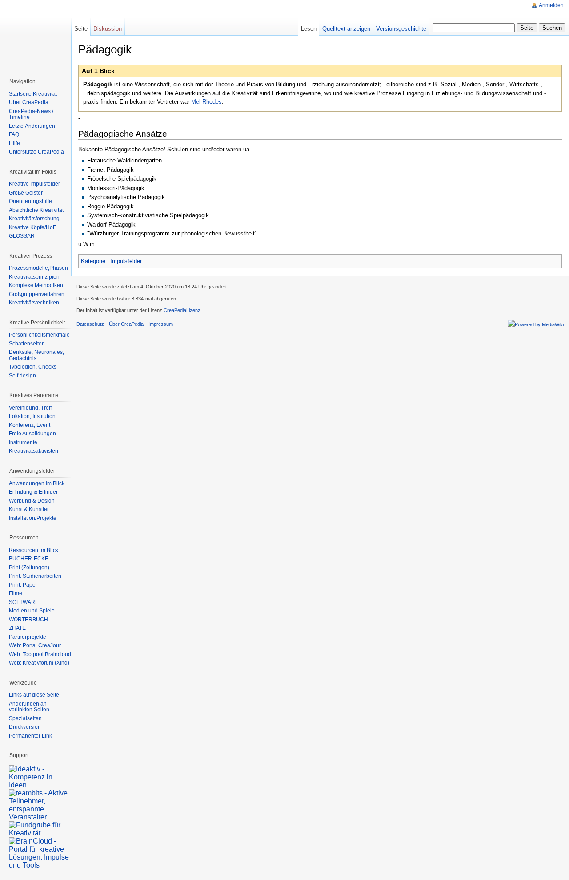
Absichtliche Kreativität (36, 210)
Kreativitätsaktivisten (33, 451)
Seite (81, 28)
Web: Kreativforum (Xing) (39, 663)
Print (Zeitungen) (29, 567)
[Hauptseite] (35, 35)
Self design (22, 376)
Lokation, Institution (32, 416)
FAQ (14, 134)
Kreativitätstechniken (34, 303)
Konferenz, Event (29, 425)
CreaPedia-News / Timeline (31, 114)
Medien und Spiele (32, 611)
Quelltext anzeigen (346, 28)
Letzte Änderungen (32, 126)
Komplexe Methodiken (36, 285)
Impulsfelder (126, 261)
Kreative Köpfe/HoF (32, 227)
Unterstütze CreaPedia (36, 152)
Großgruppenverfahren (36, 294)
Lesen (309, 28)
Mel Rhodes (206, 101)
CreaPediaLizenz (182, 310)
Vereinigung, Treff (30, 408)
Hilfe (14, 143)
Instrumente (23, 442)
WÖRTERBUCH (28, 619)
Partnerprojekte (27, 637)
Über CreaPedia (28, 102)
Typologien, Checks (32, 367)
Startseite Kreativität (33, 94)
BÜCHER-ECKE (28, 559)
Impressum (160, 324)
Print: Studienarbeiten (35, 576)
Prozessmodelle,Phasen (38, 268)
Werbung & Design (32, 501)
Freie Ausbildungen (32, 433)
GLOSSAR (22, 236)
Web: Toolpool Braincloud (40, 654)
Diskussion (107, 28)
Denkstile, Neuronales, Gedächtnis (36, 355)
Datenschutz (90, 324)
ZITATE (17, 628)
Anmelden (551, 5)
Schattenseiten (27, 344)
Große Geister (26, 193)
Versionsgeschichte (401, 28)
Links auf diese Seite (34, 695)
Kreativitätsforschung (34, 218)
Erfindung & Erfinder (33, 492)
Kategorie (93, 261)
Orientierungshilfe (30, 201)
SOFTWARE (24, 602)
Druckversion (25, 727)
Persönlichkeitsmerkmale (39, 335)
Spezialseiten (25, 718)
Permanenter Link (30, 736)
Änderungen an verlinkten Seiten (29, 707)
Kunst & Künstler (29, 509)
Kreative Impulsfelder (34, 184)
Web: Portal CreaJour (35, 645)
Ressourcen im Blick (33, 550)
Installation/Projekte (32, 518)
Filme (15, 593)
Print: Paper (23, 585)
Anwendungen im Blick (36, 483)
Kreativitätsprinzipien (34, 277)
